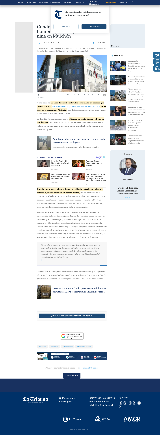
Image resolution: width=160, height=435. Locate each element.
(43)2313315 (108, 398)
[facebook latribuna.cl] (120, 403)
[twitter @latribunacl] (125, 403)
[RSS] (120, 407)
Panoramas (111, 3)
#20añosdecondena (84, 347)
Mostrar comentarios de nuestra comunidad (73, 316)
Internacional (44, 3)
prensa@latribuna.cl (88, 368)
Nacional (56, 3)
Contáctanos (71, 375)
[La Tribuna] (72, 419)
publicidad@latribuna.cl (101, 405)
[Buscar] (137, 2)
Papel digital (65, 401)
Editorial (67, 3)
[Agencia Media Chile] (132, 419)
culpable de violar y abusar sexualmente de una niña (76, 106)
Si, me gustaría (94, 26)
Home (20, 3)
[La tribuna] (35, 400)
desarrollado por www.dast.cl (80, 429)
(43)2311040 (95, 398)
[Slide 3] (129, 197)
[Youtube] (100, 358)
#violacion (54, 347)
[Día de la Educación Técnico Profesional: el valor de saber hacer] (127, 166)
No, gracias (66, 26)
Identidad (79, 3)
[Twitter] (72, 358)
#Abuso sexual (68, 347)
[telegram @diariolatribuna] (134, 403)
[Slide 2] (127, 197)
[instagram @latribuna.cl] (130, 403)
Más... (123, 3)
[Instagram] (86, 358)
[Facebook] (58, 358)
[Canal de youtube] (139, 403)
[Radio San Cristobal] (102, 419)
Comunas (31, 3)
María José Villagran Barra (53, 43)
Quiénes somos (66, 398)
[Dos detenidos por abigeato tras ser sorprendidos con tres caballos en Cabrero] (119, 139)
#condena (42, 347)
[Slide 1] (126, 197)
